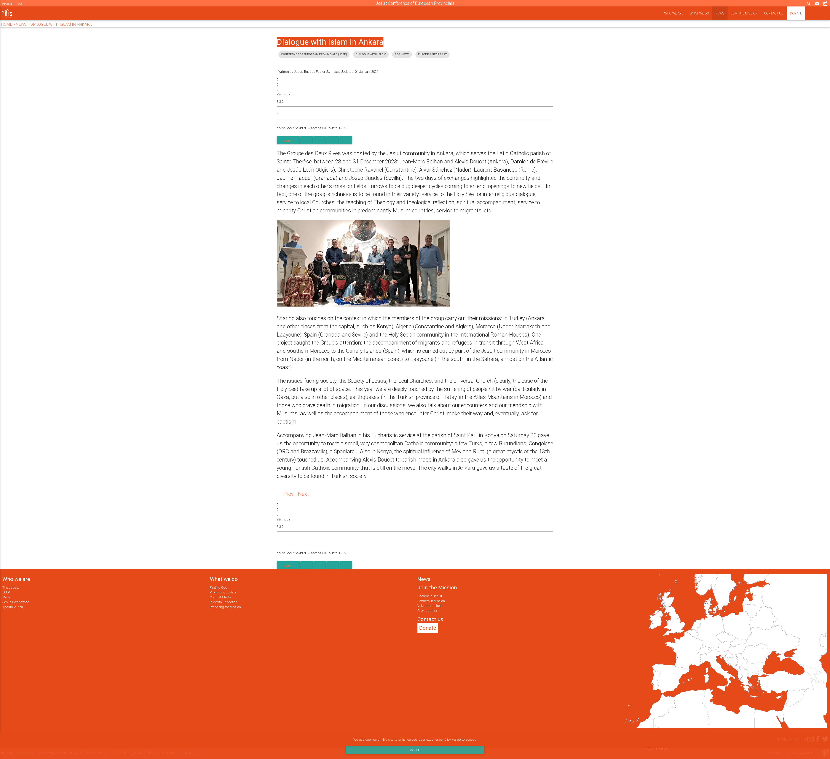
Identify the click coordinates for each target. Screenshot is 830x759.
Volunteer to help (429, 606)
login (20, 3)
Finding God (218, 587)
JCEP (6, 592)
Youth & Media (220, 597)
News (719, 13)
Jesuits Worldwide (15, 602)
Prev (288, 494)
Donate (796, 13)
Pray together (427, 611)
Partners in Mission (431, 601)
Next (303, 494)
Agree (415, 750)
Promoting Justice (223, 592)
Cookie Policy (657, 748)
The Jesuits (10, 587)
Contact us (774, 13)
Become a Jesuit (429, 596)
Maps (6, 597)
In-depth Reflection (223, 602)
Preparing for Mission (225, 607)
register (8, 3)
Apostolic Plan (12, 607)
